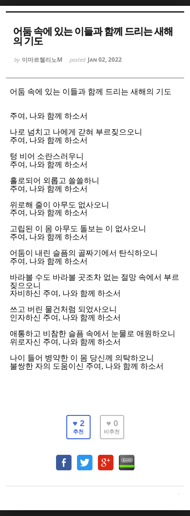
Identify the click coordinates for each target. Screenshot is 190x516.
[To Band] (126, 458)
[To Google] (105, 458)
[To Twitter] (85, 458)
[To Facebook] (64, 458)
